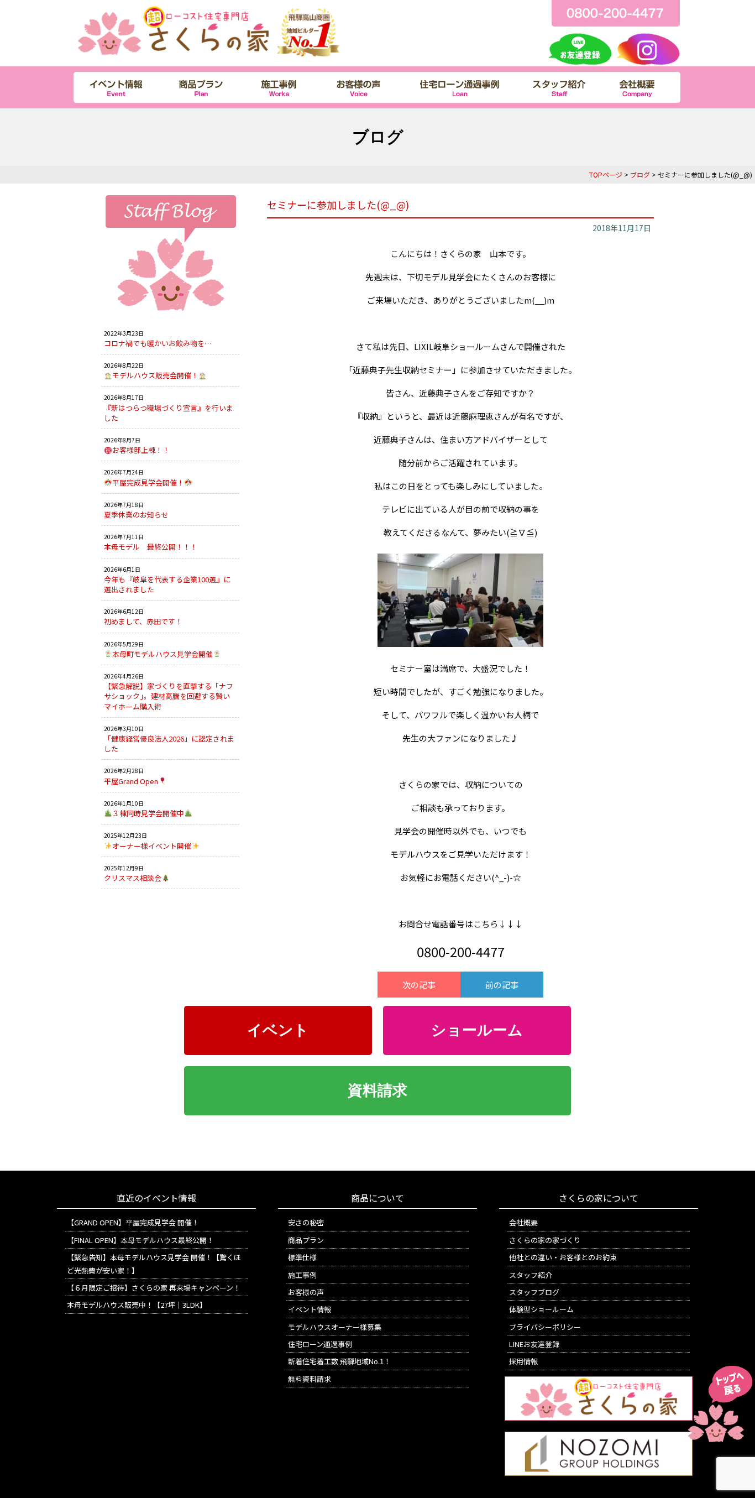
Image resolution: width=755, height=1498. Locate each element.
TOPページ (605, 174)
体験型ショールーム (541, 1309)
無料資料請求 (309, 1379)
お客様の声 (306, 1292)
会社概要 (523, 1222)
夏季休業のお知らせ (136, 514)
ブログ (640, 174)
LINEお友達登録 (534, 1344)
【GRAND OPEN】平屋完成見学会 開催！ (133, 1222)
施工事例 (302, 1275)
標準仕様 (302, 1257)
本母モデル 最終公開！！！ (150, 546)
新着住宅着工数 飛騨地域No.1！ (339, 1361)
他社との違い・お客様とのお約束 (563, 1257)
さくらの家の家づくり (545, 1240)
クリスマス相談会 (132, 878)
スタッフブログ (534, 1292)
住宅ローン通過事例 (320, 1344)
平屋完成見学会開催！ (148, 482)
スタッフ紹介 (530, 1275)
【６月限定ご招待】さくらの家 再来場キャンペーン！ (153, 1287)
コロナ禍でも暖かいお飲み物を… (158, 343)
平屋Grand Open (131, 781)
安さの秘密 (306, 1222)
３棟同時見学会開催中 (148, 813)
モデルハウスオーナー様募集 (334, 1327)
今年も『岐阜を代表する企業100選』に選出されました (167, 584)
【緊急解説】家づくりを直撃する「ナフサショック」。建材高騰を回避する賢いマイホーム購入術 (168, 696)
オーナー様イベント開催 (151, 846)
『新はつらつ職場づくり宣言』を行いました (168, 413)
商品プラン (306, 1240)
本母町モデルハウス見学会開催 (162, 654)
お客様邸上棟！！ (141, 450)
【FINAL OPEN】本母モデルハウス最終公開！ (140, 1240)
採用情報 (523, 1361)
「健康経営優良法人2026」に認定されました (169, 743)
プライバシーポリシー (545, 1327)
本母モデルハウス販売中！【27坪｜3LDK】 (137, 1304)
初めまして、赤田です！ (143, 621)
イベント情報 (309, 1309)
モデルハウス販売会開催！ (155, 375)
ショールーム (477, 1030)
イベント (278, 1030)
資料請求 (377, 1090)
